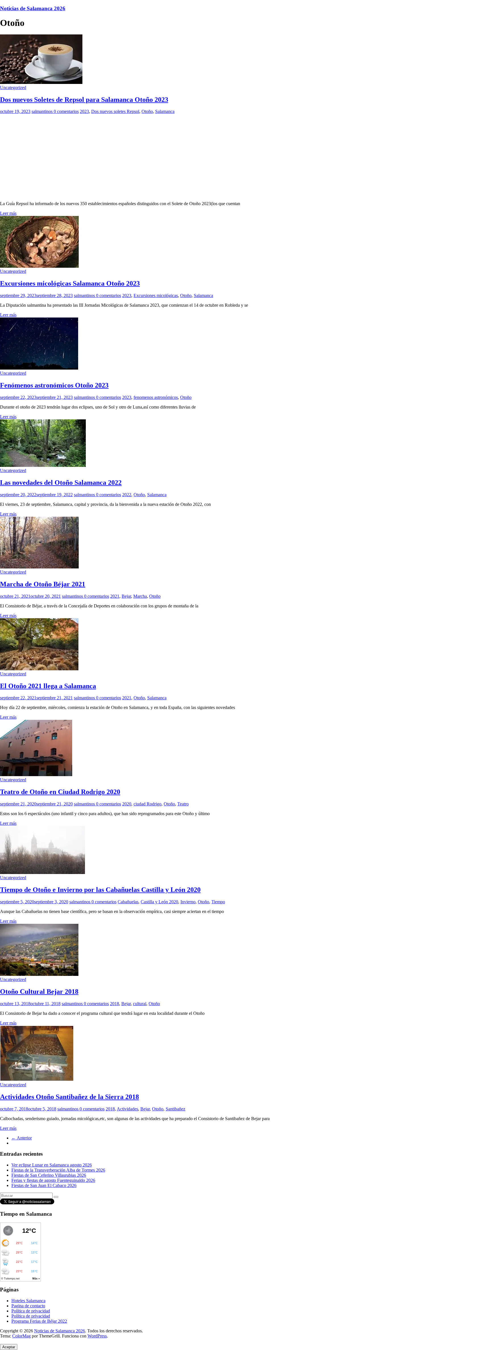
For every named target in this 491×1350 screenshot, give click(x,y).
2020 (126, 803)
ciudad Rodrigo (147, 803)
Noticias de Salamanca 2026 (32, 8)
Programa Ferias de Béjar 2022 (39, 1321)
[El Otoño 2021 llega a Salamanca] (39, 668)
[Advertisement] (245, 157)
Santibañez (175, 1108)
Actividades (127, 1108)
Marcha (140, 596)
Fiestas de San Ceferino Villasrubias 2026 (48, 1175)
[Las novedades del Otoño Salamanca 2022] (43, 465)
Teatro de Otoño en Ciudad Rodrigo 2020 (60, 791)
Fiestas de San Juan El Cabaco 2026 (43, 1185)
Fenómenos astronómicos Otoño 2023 (54, 385)
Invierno (187, 901)
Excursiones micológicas (156, 295)
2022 (126, 494)
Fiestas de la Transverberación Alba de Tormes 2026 (58, 1170)
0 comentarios (66, 111)
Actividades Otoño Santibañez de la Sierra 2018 (69, 1096)
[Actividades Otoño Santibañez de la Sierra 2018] (37, 1079)
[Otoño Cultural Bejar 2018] (39, 974)
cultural (139, 1003)
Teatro (183, 803)
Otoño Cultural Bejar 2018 (39, 991)
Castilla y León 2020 (159, 901)
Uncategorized (13, 87)
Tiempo (218, 901)
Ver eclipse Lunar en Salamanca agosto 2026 (51, 1165)
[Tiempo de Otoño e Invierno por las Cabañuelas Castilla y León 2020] (42, 872)
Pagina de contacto (28, 1305)
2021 (114, 596)
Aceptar (8, 1347)
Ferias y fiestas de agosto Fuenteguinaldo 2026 (53, 1180)
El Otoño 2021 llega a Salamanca (48, 686)
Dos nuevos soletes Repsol (115, 111)
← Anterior (21, 1137)
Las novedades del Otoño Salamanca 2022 (61, 482)
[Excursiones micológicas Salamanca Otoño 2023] (39, 266)
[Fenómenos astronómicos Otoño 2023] (39, 368)
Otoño (147, 111)
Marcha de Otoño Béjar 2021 (42, 584)
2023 (84, 111)
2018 (114, 1003)
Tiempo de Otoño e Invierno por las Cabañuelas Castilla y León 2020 (100, 889)
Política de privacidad (30, 1310)
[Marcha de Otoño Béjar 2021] (39, 566)
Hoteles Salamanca (28, 1300)
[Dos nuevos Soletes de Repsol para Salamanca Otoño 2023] (41, 82)
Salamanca (164, 111)
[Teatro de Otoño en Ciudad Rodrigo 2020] (36, 774)
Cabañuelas (128, 901)
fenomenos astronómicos (156, 397)
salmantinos (43, 111)
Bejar (126, 596)
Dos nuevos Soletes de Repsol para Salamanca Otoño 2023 (84, 99)
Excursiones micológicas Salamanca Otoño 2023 (70, 283)
